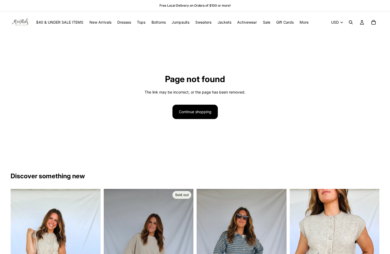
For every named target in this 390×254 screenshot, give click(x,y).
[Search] (351, 22)
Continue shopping (195, 111)
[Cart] (373, 22)
